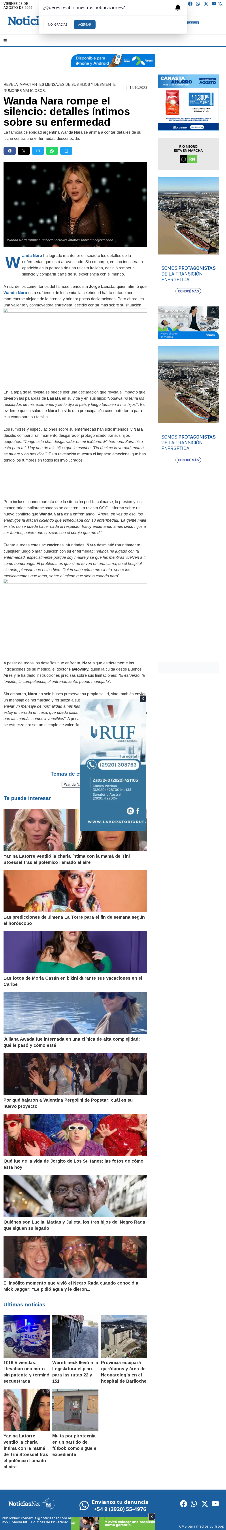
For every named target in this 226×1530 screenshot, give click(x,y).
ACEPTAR (84, 24)
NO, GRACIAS (57, 24)
